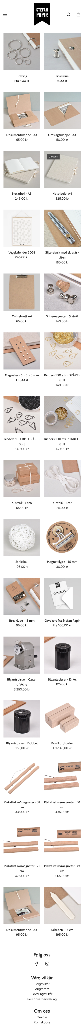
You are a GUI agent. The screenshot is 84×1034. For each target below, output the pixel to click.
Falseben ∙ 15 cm (62, 930)
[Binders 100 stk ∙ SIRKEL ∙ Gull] (62, 414)
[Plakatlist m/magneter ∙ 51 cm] (62, 777)
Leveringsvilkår (42, 994)
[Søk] (68, 14)
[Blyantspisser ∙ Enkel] (62, 655)
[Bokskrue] (62, 51)
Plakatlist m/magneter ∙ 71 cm (22, 868)
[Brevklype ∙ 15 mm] (21, 596)
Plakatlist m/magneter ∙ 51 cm (62, 804)
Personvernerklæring (42, 999)
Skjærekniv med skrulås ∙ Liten (62, 254)
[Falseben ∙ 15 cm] (62, 905)
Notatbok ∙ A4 (62, 194)
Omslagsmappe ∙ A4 (62, 135)
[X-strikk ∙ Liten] (21, 478)
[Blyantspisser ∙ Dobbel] (21, 719)
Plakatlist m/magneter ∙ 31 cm (22, 804)
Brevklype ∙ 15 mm (22, 621)
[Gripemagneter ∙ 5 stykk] (62, 292)
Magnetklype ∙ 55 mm (62, 562)
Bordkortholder (62, 743)
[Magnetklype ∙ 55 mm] (62, 537)
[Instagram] (47, 964)
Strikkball (21, 562)
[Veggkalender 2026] (21, 228)
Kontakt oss (42, 1022)
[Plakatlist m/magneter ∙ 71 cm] (21, 841)
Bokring (22, 76)
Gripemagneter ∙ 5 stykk (62, 316)
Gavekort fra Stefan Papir (62, 621)
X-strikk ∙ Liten (22, 503)
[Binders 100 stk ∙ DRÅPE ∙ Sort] (21, 414)
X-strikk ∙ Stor (62, 503)
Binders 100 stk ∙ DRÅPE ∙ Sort (22, 441)
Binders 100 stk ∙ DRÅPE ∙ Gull (62, 377)
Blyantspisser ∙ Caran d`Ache (22, 681)
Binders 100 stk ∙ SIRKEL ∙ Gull (62, 441)
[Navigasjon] (5, 14)
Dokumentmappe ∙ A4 (21, 135)
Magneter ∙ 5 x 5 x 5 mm (22, 375)
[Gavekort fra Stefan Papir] (62, 596)
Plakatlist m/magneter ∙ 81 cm (62, 868)
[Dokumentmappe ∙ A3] (21, 905)
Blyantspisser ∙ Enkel (62, 679)
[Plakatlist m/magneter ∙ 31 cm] (21, 777)
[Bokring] (21, 51)
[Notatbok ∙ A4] (62, 169)
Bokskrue (62, 76)
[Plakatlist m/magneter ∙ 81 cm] (62, 841)
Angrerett (42, 989)
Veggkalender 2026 (22, 252)
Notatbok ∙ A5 (22, 194)
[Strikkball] (21, 537)
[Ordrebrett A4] (21, 292)
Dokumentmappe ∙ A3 (21, 930)
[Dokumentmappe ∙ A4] (21, 110)
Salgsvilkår (42, 984)
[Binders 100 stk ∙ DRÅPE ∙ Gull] (62, 350)
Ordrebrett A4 (22, 316)
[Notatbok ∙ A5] (21, 169)
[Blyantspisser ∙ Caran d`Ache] (21, 655)
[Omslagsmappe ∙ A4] (62, 110)
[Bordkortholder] (62, 719)
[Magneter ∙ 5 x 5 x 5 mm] (21, 350)
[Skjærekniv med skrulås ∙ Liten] (62, 228)
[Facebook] (37, 964)
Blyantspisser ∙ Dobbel (21, 743)
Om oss (42, 1017)
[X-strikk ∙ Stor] (62, 478)
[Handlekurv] (78, 14)
